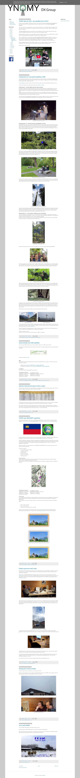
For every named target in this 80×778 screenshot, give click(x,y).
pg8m (32, 663)
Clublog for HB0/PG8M (45, 366)
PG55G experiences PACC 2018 (28, 568)
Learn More (61, 2)
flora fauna (25, 337)
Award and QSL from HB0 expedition (29, 343)
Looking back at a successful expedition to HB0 (32, 77)
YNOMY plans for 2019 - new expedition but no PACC (33, 21)
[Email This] (32, 70)
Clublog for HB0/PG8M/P (40, 365)
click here (27, 357)
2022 (11, 32)
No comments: (29, 379)
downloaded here (32, 326)
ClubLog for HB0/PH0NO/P (30, 365)
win (30, 412)
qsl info (36, 380)
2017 (11, 49)
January (12, 47)
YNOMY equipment (13, 24)
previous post (21, 575)
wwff (29, 71)
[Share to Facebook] (35, 70)
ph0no (34, 663)
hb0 (27, 337)
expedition (22, 337)
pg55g (27, 412)
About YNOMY (12, 22)
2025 (11, 28)
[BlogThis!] (33, 70)
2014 (11, 53)
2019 (22, 71)
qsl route (42, 380)
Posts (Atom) (25, 767)
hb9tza (30, 337)
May (11, 42)
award (22, 380)
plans (27, 71)
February (12, 46)
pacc (26, 71)
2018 (11, 36)
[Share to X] (34, 70)
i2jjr (32, 337)
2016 (11, 50)
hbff (31, 337)
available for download (42, 510)
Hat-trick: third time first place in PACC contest (32, 386)
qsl (34, 380)
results (29, 412)
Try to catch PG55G (24, 725)
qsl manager (39, 380)
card (24, 380)
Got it (66, 2)
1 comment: (29, 563)
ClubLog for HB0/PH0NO (37, 366)
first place (22, 412)
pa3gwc (25, 663)
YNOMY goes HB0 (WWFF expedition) (29, 418)
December (12, 37)
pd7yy (28, 663)
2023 (11, 31)
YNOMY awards (12, 23)
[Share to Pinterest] (36, 70)
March (12, 45)
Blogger (44, 775)
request (44, 380)
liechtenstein (35, 337)
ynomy (31, 71)
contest (24, 71)
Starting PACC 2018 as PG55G (27, 668)
